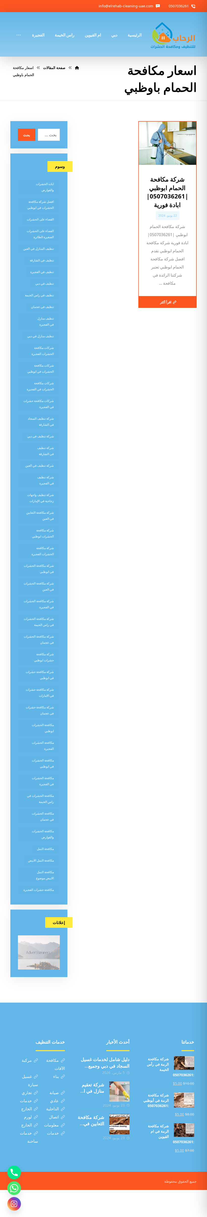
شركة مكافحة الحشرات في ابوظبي (39, 569)
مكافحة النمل (45, 849)
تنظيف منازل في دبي (40, 336)
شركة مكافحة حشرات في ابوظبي (40, 675)
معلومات (51, 1125)
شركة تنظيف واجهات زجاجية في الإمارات (40, 498)
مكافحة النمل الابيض (41, 860)
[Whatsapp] (14, 1188)
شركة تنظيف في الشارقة (45, 451)
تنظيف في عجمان (42, 307)
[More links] (19, 28)
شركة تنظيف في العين (39, 465)
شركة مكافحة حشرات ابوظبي (44, 657)
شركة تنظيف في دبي (40, 436)
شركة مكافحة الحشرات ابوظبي (43, 533)
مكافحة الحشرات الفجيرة (43, 745)
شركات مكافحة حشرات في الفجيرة (38, 404)
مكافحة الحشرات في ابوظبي (43, 763)
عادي (54, 1100)
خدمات (26, 1100)
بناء (56, 1076)
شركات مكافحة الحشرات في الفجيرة (40, 386)
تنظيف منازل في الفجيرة (45, 321)
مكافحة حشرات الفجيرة (38, 890)
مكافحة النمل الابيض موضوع (45, 875)
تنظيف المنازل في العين (38, 248)
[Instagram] (14, 1204)
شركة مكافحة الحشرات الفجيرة (43, 551)
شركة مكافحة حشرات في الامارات (40, 692)
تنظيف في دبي (44, 283)
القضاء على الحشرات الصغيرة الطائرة (40, 234)
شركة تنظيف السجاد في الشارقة (41, 421)
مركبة (27, 1060)
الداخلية (52, 1109)
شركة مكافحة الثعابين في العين (40, 515)
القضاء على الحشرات (40, 219)
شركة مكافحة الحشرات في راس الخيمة (39, 622)
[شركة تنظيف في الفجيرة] (173, 34)
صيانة (54, 1092)
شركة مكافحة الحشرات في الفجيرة (39, 604)
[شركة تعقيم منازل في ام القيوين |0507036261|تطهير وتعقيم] (119, 1091)
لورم (28, 1117)
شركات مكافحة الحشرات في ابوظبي (40, 368)
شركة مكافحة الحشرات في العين (39, 586)
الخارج (26, 1109)
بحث (26, 134)
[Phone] (14, 1172)
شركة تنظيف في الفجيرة (45, 480)
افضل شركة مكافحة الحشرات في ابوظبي (40, 204)
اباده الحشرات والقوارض (45, 187)
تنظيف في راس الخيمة (39, 295)
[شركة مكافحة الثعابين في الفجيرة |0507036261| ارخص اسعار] (119, 1124)
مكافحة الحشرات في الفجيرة (43, 781)
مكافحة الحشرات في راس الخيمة (40, 799)
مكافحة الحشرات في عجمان (43, 816)
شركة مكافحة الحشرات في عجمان (39, 639)
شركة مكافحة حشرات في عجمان (40, 710)
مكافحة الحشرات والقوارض (43, 834)
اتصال (54, 1117)
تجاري (27, 1092)
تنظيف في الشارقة (42, 260)
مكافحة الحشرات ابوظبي (43, 728)
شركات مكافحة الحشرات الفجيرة (43, 351)
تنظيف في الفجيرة (42, 272)
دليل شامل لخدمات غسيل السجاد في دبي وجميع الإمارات (105, 1065)
